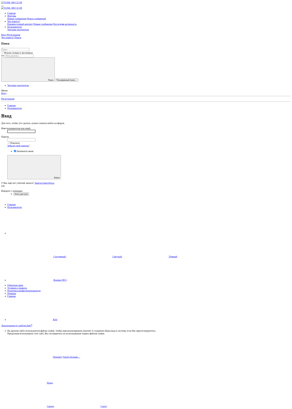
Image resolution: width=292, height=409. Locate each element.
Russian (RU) (60, 280)
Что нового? (13, 21)
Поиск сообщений (36, 18)
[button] (30, 233)
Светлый (117, 256)
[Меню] (2, 6)
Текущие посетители (18, 29)
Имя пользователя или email (15, 128)
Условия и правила (17, 288)
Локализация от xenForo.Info (16, 325)
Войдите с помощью (12, 191)
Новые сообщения (16, 18)
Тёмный (172, 256)
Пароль (5, 136)
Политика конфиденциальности (24, 290)
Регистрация (7, 98)
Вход (3, 93)
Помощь (11, 293)
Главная (11, 13)
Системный (59, 256)
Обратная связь (15, 285)
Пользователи (14, 27)
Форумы (11, 16)
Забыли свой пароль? (18, 145)
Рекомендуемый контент (20, 24)
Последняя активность (64, 24)
